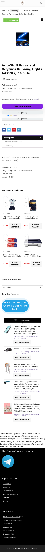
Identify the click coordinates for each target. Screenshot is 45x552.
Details (36, 99)
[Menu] (3, 3)
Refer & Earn (7, 531)
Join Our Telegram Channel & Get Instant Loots (15, 306)
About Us (6, 487)
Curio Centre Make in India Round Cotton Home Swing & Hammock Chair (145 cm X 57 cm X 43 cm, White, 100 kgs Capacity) (27, 407)
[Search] (41, 3)
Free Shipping (11, 20)
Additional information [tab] (13, 142)
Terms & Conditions (10, 494)
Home (4, 11)
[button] (42, 19)
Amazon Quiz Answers (11, 517)
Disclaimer (7, 484)
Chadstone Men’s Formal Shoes (26, 349)
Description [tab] (9, 137)
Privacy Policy (8, 491)
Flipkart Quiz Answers (11, 520)
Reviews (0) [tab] (8, 145)
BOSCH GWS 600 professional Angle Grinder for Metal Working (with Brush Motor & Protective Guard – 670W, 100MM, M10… (26, 385)
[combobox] (22, 287)
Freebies (6, 524)
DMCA (5, 501)
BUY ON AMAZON (22, 106)
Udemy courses (9, 537)
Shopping (14, 11)
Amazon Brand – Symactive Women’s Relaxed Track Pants (26, 365)
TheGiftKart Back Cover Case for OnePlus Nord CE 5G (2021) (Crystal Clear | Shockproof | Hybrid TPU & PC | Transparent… (27, 330)
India (15, 115)
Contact (6, 498)
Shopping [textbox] (22, 287)
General (6, 527)
